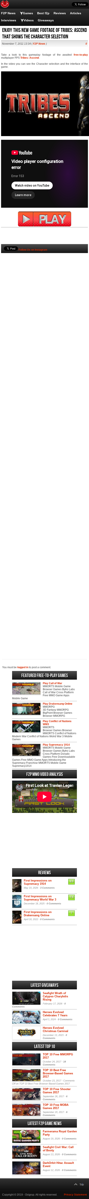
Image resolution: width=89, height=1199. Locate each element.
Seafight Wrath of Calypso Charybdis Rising (55, 996)
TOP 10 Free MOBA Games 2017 (55, 1106)
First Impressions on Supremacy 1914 (38, 882)
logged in (22, 667)
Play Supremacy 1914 (56, 744)
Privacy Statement (75, 1194)
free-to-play (81, 54)
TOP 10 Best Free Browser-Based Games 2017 (58, 1073)
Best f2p (43, 13)
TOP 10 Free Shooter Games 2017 (57, 1090)
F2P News (8, 13)
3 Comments (47, 887)
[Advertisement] (44, 449)
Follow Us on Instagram (33, 249)
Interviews (8, 20)
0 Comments (54, 903)
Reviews (60, 13)
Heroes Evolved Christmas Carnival (55, 1029)
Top (81, 1184)
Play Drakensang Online (57, 703)
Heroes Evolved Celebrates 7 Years (55, 1013)
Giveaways (46, 20)
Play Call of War (52, 683)
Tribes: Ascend (29, 57)
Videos (29, 20)
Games (28, 13)
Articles (75, 13)
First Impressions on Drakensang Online (38, 913)
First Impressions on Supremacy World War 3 (40, 898)
